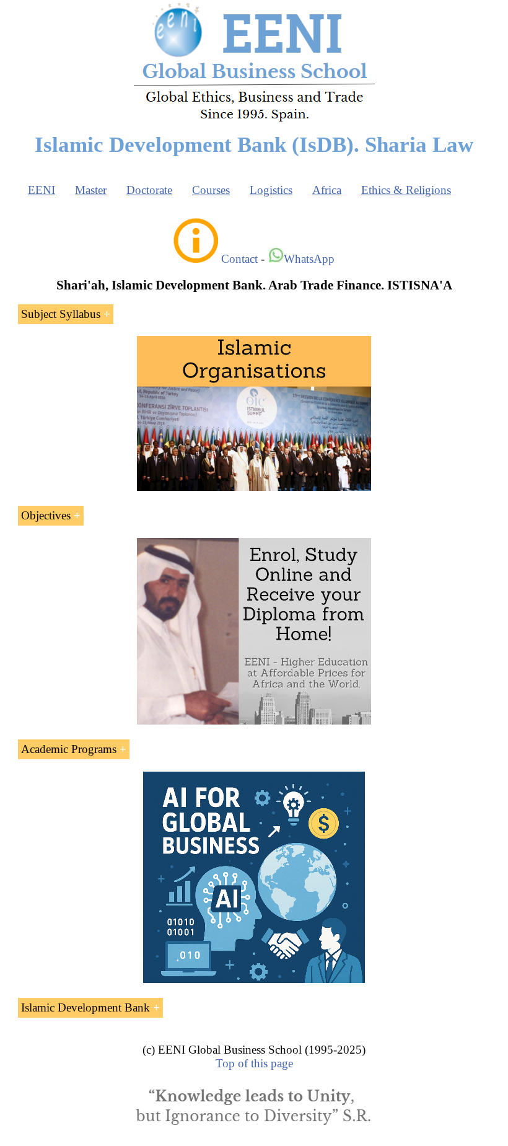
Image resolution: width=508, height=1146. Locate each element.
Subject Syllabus (60, 313)
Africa (326, 189)
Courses (211, 189)
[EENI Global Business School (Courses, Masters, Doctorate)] (254, 119)
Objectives (46, 515)
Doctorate (149, 189)
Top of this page (254, 1063)
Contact (239, 258)
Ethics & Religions (406, 189)
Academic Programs (68, 749)
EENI (41, 189)
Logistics (271, 189)
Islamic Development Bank (85, 1007)
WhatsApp (309, 258)
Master (91, 189)
